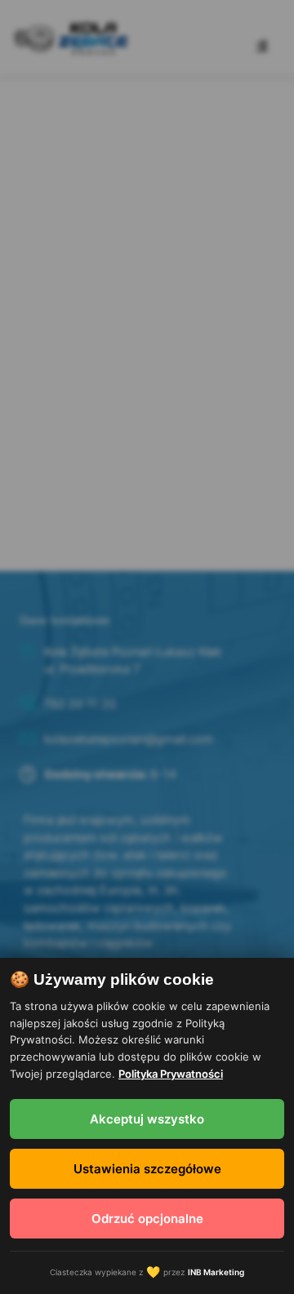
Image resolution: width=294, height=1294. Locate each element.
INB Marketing (216, 1272)
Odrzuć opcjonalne (147, 1218)
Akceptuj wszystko (147, 1119)
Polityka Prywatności (170, 1073)
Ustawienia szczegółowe (147, 1169)
